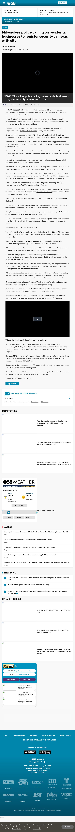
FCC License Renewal (30, 810)
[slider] (26, 91)
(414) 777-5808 (44, 768)
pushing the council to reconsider (18, 269)
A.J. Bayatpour (9, 46)
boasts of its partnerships (30, 241)
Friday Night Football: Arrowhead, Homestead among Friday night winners (30, 547)
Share (63, 3)
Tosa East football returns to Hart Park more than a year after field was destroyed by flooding (52, 423)
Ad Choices (58, 810)
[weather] (5, 497)
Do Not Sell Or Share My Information (39, 740)
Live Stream (19, 736)
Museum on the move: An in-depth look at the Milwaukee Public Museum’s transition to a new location (54, 651)
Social (7, 736)
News (5, 28)
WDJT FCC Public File (19, 810)
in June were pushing (44, 192)
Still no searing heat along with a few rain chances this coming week (28, 540)
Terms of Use (34, 402)
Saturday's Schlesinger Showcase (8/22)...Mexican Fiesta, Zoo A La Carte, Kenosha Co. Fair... (36, 532)
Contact (33, 736)
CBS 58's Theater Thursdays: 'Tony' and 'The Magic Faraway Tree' (53, 631)
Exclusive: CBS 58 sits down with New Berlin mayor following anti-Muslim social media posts (54, 463)
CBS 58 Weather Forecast (45, 511)
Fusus (58, 160)
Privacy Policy (45, 402)
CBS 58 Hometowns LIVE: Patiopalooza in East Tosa (54, 611)
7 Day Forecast (19, 506)
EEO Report (37, 810)
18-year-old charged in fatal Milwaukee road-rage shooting (28, 585)
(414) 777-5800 (42, 771)
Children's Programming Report (48, 810)
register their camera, (28, 131)
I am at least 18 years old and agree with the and (27, 402)
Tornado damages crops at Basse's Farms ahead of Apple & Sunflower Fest (54, 443)
